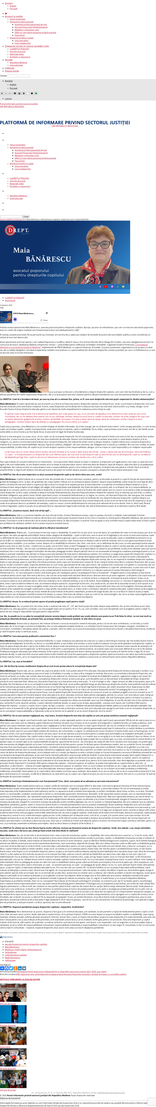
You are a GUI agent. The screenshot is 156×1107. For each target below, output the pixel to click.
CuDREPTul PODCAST (19, 49)
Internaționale (16, 65)
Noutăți (9, 59)
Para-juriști (20, 35)
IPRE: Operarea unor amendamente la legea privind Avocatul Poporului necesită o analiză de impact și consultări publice (71, 974)
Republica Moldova (18, 62)
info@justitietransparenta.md (111, 1092)
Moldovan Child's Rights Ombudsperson (23, 949)
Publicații (9, 68)
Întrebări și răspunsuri (20, 57)
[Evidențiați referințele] (15, 93)
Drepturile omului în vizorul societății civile (27, 46)
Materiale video (17, 54)
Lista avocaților (22, 40)
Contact (8, 99)
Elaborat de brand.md (10, 1098)
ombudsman (11, 952)
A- (6, 93)
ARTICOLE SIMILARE (9, 979)
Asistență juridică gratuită (21, 21)
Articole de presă (17, 51)
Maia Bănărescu (12, 947)
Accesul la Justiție (14, 16)
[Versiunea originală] (2, 93)
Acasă (2, 219)
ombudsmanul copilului (16, 955)
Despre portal (12, 70)
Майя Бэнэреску (12, 957)
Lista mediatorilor (23, 43)
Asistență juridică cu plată (21, 38)
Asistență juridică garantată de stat (31, 24)
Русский (13, 8)
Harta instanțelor (18, 19)
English (13, 6)
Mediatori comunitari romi (27, 30)
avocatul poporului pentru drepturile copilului (26, 944)
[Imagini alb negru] (19, 93)
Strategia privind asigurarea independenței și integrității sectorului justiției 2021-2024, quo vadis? (62, 971)
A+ (10, 93)
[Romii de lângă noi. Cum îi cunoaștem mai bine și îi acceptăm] (13, 1087)
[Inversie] (23, 93)
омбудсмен (10, 960)
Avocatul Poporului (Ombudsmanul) (31, 27)
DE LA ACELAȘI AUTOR (29, 979)
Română (9, 3)
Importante (10, 300)
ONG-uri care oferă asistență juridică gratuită (35, 32)
